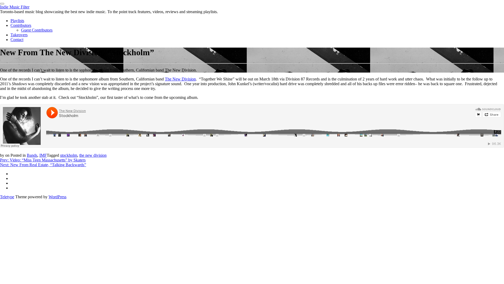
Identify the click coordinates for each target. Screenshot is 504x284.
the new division (93, 155)
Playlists (17, 20)
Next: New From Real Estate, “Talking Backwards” (43, 165)
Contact (16, 39)
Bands (32, 155)
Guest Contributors (36, 30)
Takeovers (19, 35)
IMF (43, 155)
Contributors (20, 25)
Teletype (7, 197)
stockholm (68, 155)
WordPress (57, 197)
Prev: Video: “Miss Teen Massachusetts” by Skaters (43, 160)
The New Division (180, 79)
